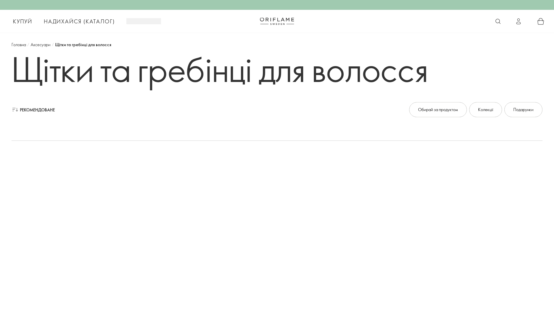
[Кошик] (541, 21)
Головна (19, 44)
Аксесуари (40, 44)
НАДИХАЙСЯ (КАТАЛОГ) (79, 21)
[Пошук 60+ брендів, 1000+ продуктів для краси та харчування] (498, 21)
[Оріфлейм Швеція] (277, 21)
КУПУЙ (22, 21)
